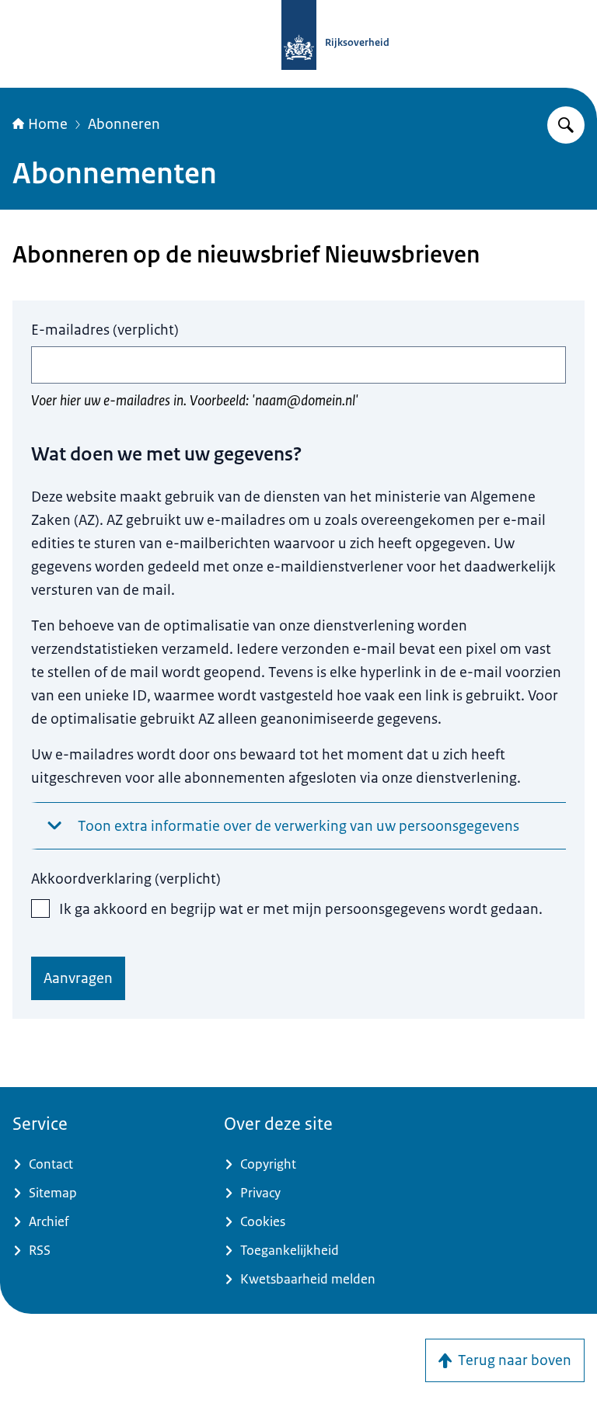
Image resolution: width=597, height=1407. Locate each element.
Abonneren (124, 124)
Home (48, 124)
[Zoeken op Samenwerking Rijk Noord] (566, 125)
